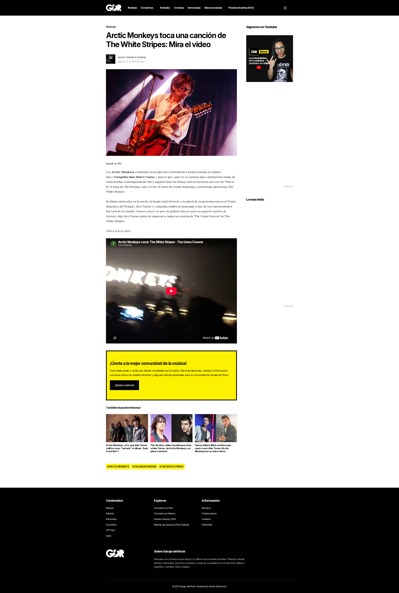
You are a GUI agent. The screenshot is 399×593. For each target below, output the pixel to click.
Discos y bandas (213, 7)
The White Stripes (172, 466)
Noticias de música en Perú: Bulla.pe (171, 524)
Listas (108, 535)
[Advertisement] (269, 138)
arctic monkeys (119, 466)
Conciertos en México (165, 513)
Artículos (165, 7)
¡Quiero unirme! (124, 385)
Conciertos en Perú (163, 508)
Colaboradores (209, 513)
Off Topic (110, 530)
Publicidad (207, 524)
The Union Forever (145, 466)
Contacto (206, 519)
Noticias (132, 7)
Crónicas (179, 7)
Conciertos (147, 7)
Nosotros (206, 508)
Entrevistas (194, 7)
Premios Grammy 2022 (241, 7)
